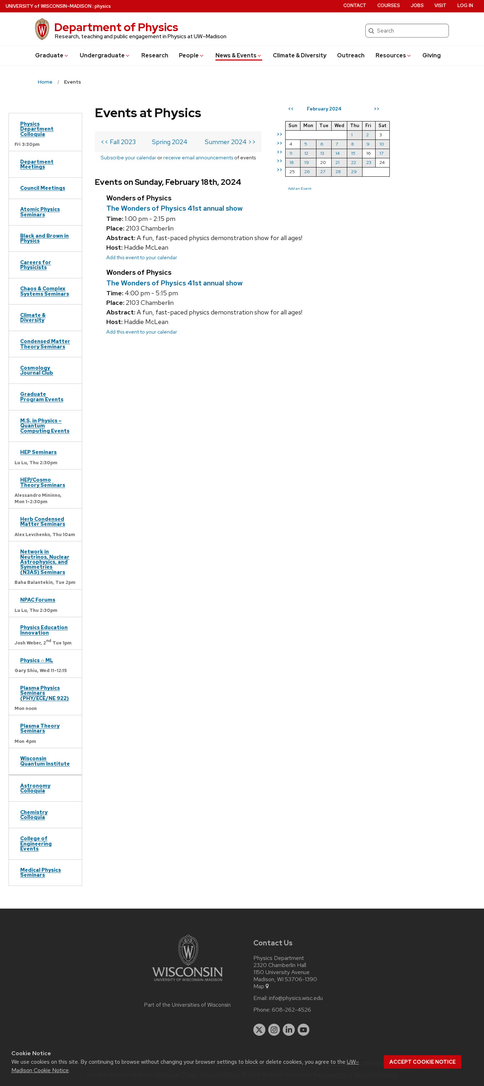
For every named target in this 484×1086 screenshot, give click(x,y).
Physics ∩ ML (36, 660)
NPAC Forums (37, 599)
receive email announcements (198, 157)
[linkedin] (289, 1030)
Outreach (351, 55)
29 (354, 172)
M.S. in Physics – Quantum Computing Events (44, 425)
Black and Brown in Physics (44, 238)
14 (337, 153)
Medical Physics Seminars (40, 872)
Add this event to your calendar (141, 257)
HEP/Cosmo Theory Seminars (42, 482)
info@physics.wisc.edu (296, 998)
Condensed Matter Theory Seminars (45, 343)
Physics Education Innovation (44, 630)
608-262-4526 (291, 1009)
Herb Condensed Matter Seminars (42, 521)
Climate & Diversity (299, 55)
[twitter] (259, 1030)
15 (353, 153)
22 (353, 162)
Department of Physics (116, 27)
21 (337, 162)
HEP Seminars (38, 452)
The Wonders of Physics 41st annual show (174, 208)
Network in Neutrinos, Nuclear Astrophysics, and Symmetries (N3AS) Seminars (44, 561)
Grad (49, 55)
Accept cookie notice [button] (422, 1061)
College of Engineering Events (36, 843)
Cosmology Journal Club (36, 370)
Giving (431, 55)
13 (322, 153)
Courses (388, 5)
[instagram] (274, 1030)
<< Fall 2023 (118, 142)
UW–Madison (48, 6)
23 (368, 162)
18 (291, 162)
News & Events (236, 55)
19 (306, 162)
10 (381, 144)
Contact (354, 5)
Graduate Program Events (41, 396)
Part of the (187, 1004)
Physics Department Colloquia (37, 128)
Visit (440, 5)
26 (307, 172)
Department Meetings (37, 164)
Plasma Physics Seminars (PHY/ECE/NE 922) (44, 692)
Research (154, 55)
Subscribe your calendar (128, 157)
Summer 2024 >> (230, 142)
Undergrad (102, 55)
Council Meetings (42, 187)
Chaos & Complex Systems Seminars (44, 291)
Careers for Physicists (35, 265)
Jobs (417, 5)
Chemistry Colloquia (33, 814)
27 (322, 172)
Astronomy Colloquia (35, 788)
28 (338, 172)
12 (306, 153)
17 (381, 153)
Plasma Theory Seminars (40, 728)
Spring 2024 (169, 142)
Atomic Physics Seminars (40, 211)
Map (258, 986)
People (189, 55)
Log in (465, 5)
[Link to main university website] (187, 982)
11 (290, 153)
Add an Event (299, 188)
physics (103, 6)
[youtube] (304, 1030)
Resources (391, 55)
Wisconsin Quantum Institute (45, 761)
